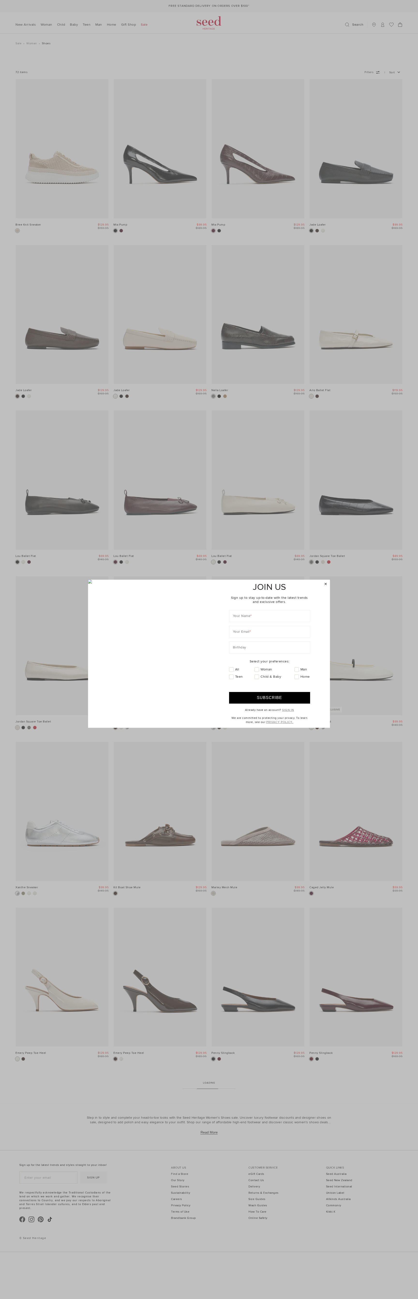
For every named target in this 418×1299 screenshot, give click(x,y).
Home (305, 677)
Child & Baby (271, 677)
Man (303, 669)
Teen (239, 677)
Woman (266, 669)
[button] (325, 584)
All (237, 669)
